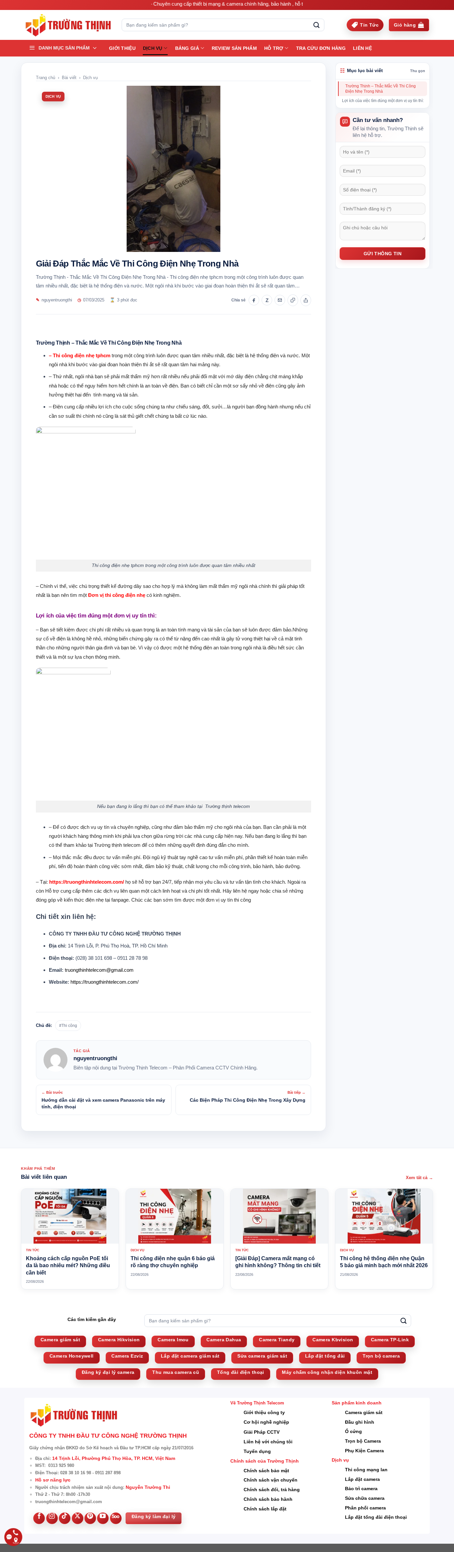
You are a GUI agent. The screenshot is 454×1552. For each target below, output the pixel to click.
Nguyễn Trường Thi (148, 1487)
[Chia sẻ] (305, 300)
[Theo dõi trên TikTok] (64, 1518)
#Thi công (68, 1025)
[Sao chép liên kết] (292, 300)
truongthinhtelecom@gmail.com (99, 970)
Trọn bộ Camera (363, 1441)
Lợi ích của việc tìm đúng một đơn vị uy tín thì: (383, 100)
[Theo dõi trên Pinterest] (90, 1518)
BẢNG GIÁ (187, 48)
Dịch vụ (153, 48)
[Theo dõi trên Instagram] (52, 1518)
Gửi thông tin (382, 253)
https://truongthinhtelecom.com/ (104, 982)
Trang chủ (45, 77)
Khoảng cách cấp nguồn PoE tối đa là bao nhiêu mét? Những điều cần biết (68, 1265)
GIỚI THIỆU (122, 48)
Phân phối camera (365, 1507)
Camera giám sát (364, 1412)
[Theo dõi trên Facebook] (39, 1518)
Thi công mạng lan (366, 1469)
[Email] (280, 300)
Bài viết (69, 77)
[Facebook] (254, 300)
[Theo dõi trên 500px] (116, 1518)
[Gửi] (316, 25)
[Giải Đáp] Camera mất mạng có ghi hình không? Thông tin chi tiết (277, 1262)
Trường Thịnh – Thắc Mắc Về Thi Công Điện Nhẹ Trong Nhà (380, 88)
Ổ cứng (353, 1431)
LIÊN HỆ (362, 48)
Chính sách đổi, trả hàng (272, 1489)
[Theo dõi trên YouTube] (103, 1518)
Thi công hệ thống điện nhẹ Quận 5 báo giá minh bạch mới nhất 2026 (384, 1262)
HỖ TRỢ (274, 48)
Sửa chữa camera (365, 1498)
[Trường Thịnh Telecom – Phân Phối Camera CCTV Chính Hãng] (68, 25)
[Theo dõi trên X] (77, 1518)
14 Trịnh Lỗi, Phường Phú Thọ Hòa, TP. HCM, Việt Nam (113, 1458)
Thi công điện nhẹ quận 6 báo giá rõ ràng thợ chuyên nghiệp (173, 1262)
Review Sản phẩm (234, 48)
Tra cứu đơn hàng (321, 48)
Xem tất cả (419, 1177)
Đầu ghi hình (359, 1422)
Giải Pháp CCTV (262, 1432)
